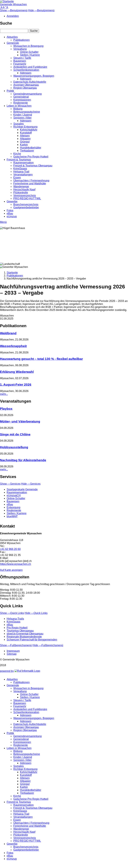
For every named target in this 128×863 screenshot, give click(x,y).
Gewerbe (12, 201)
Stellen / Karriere (30, 55)
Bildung (17, 108)
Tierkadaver (27, 150)
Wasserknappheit (13, 346)
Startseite (12, 272)
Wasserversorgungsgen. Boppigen (33, 75)
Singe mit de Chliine (15, 434)
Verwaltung (20, 49)
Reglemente (20, 102)
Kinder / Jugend (22, 114)
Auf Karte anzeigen (11, 570)
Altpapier (25, 138)
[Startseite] (7, 1)
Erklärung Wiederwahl (17, 372)
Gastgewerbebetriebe (26, 207)
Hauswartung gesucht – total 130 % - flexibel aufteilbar (41, 359)
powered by (7, 671)
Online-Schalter (29, 52)
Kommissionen (22, 99)
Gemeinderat (21, 96)
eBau (10, 213)
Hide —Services (30, 483)
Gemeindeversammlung (27, 93)
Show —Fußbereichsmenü (16, 645)
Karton (24, 144)
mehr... (4, 394)
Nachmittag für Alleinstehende (23, 460)
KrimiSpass (20, 168)
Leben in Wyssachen (19, 105)
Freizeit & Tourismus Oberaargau (32, 165)
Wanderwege (21, 186)
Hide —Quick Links (36, 613)
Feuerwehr (19, 63)
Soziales (18, 123)
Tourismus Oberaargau (20, 630)
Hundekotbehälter (30, 147)
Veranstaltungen (23, 174)
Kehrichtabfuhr (28, 129)
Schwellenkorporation (26, 69)
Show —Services (10, 483)
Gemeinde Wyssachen (13, 4)
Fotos (10, 210)
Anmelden (13, 16)
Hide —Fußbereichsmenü (47, 645)
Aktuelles (12, 37)
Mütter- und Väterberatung (20, 421)
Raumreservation (23, 162)
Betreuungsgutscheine (26, 111)
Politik (10, 90)
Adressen (25, 72)
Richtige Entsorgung (25, 126)
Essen (17, 177)
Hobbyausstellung (14, 447)
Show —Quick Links (12, 613)
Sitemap (11, 653)
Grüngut (25, 141)
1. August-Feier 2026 (15, 384)
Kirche (17, 153)
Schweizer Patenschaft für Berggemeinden (32, 639)
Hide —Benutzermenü (41, 10)
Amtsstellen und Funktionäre (30, 66)
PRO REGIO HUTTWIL (27, 198)
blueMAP (12, 516)
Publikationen (21, 40)
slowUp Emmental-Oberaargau (25, 633)
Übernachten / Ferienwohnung (31, 180)
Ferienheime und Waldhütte (29, 183)
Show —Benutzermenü (14, 10)
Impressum (13, 650)
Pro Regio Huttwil (17, 627)
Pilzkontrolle (20, 192)
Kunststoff (26, 132)
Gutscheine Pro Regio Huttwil (30, 156)
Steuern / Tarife (22, 57)
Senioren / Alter (22, 117)
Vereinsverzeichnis (24, 195)
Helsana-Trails (15, 618)
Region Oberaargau (25, 87)
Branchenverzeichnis (25, 204)
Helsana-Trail (21, 171)
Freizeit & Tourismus (19, 159)
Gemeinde (13, 43)
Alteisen (25, 135)
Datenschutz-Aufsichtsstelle (29, 81)
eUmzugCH (14, 495)
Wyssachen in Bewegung (28, 46)
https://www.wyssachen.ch (15, 564)
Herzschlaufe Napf (24, 189)
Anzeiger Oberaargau (26, 84)
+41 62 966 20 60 (10, 549)
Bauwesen (19, 60)
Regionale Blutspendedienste (24, 636)
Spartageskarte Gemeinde (22, 489)
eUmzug (12, 216)
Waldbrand (8, 333)
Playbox (6, 408)
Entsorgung (13, 507)
